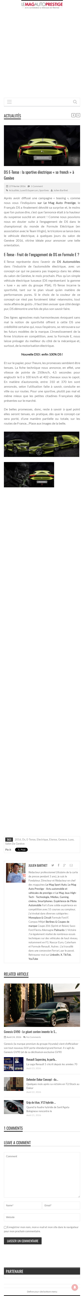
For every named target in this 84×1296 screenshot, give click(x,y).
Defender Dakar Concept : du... (42, 1079)
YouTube (33, 958)
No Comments (33, 1037)
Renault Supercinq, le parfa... (41, 1059)
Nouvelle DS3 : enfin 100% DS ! (42, 354)
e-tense (31, 839)
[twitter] (52, 865)
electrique (42, 839)
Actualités (12, 116)
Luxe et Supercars (29, 190)
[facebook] (58, 865)
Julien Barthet (61, 190)
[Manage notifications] (75, 1287)
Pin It (8, 849)
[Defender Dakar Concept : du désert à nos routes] (16, 1083)
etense (53, 839)
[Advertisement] (42, 54)
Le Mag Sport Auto (56, 884)
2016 (18, 839)
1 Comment (37, 186)
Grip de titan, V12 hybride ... (41, 1102)
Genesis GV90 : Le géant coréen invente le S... (30, 1031)
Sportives (44, 190)
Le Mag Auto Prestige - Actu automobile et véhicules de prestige (52, 888)
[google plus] (64, 865)
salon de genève (15, 843)
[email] (71, 865)
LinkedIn (54, 954)
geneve (62, 839)
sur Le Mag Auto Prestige (57, 203)
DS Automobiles (68, 261)
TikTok (67, 954)
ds (23, 839)
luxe (71, 839)
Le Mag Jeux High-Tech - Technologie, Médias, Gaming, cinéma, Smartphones (53, 897)
